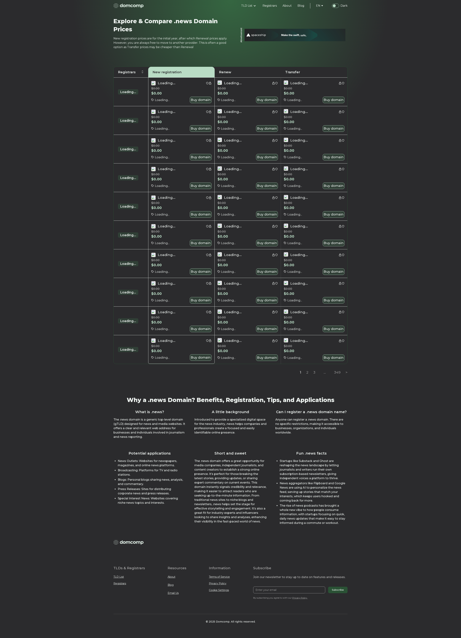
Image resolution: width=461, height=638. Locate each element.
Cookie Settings (219, 590)
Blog (171, 585)
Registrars (119, 583)
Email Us (173, 593)
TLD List (118, 576)
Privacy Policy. (300, 597)
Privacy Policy (217, 583)
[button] (249, 6)
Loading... (128, 92)
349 (337, 372)
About (171, 576)
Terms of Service (219, 576)
